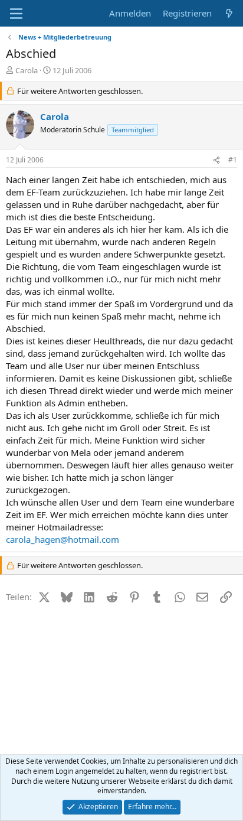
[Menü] (16, 13)
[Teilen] (216, 160)
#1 (232, 160)
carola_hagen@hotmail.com (62, 539)
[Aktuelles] (229, 13)
